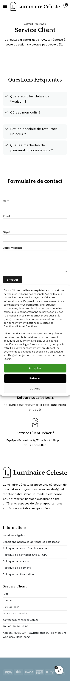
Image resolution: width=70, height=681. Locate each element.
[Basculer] (6, 97)
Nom (6, 200)
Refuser (35, 378)
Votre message (12, 247)
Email (6, 216)
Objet (6, 232)
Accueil (28, 24)
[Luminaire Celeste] (35, 6)
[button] (5, 6)
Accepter (35, 368)
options (35, 388)
